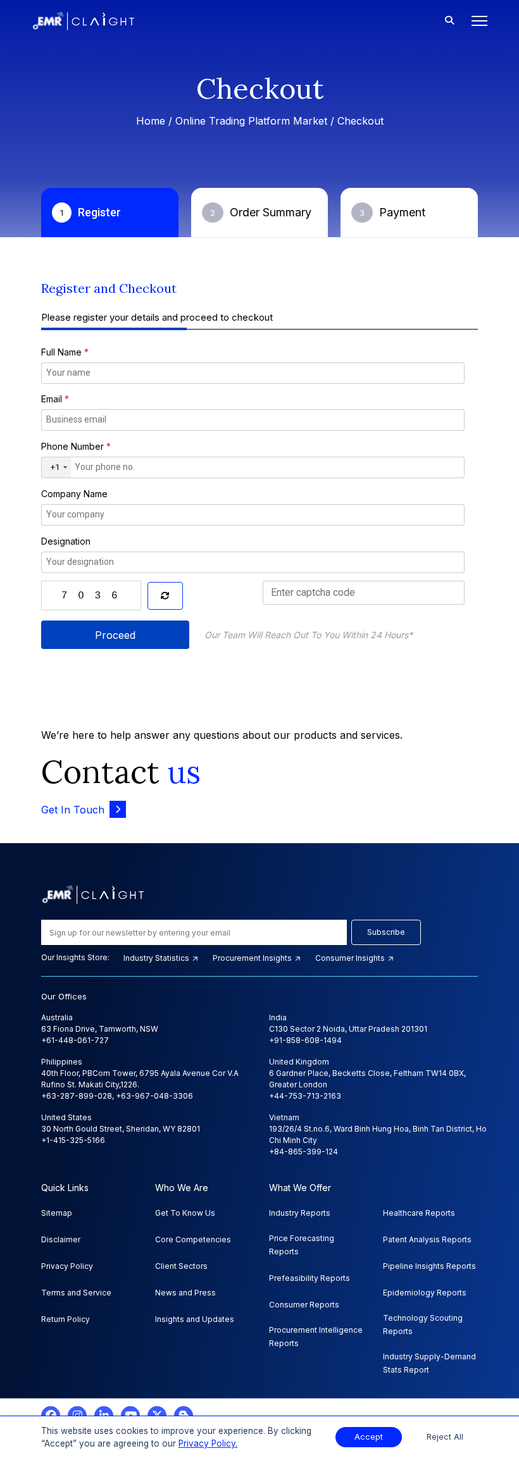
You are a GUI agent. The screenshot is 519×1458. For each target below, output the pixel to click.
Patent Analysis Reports (427, 1239)
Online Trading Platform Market (251, 120)
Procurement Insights (253, 958)
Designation (66, 541)
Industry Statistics (157, 958)
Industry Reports (299, 1213)
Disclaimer (60, 1239)
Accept (368, 1437)
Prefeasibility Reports (309, 1278)
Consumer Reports (304, 1304)
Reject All (445, 1437)
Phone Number (76, 446)
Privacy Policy (67, 1266)
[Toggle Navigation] (475, 20)
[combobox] (56, 467)
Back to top (31, 1408)
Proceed (115, 635)
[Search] (449, 20)
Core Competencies (193, 1239)
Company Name (74, 493)
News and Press (185, 1292)
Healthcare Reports (419, 1213)
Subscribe (386, 932)
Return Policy (65, 1319)
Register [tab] (90, 212)
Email (55, 398)
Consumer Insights (351, 958)
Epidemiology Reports (424, 1292)
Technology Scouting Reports (423, 1324)
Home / (155, 120)
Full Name (65, 352)
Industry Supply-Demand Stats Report (429, 1363)
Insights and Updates (194, 1319)
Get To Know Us (185, 1213)
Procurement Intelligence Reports (316, 1336)
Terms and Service (76, 1292)
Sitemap (56, 1213)
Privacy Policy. (207, 1443)
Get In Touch (72, 809)
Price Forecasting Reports (301, 1244)
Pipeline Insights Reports (429, 1266)
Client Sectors (181, 1266)
